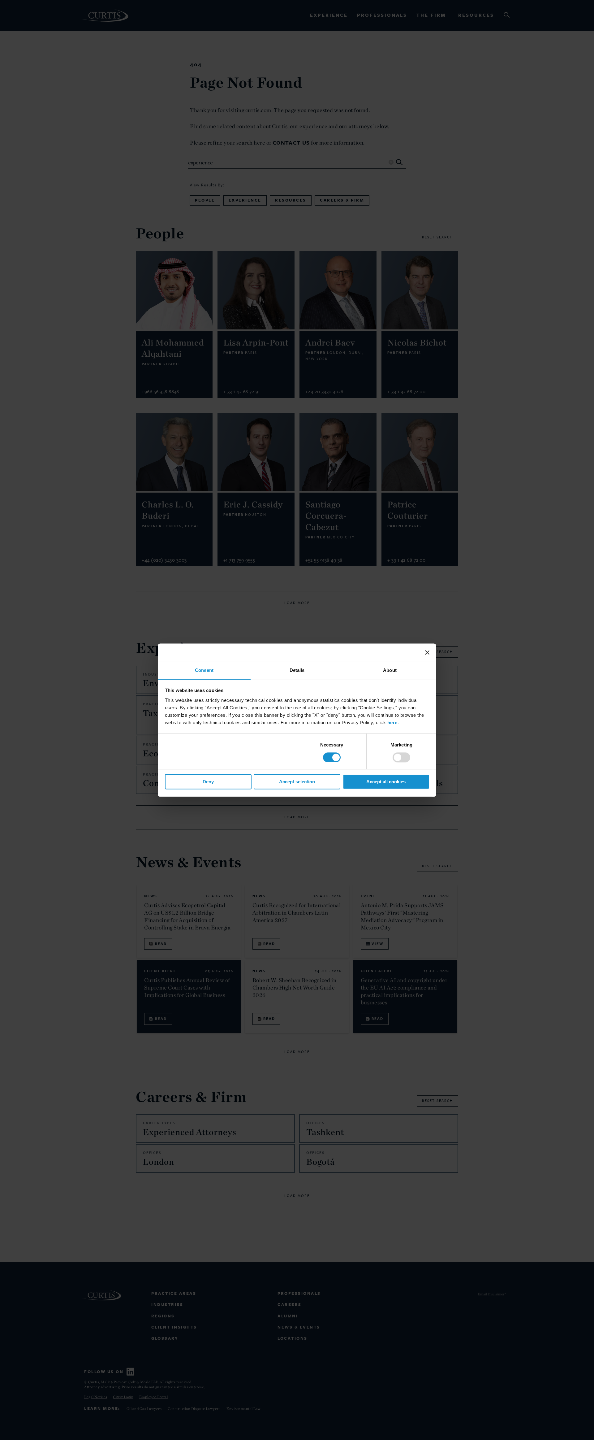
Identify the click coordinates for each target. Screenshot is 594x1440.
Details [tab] (297, 670)
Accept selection (297, 782)
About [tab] (390, 670)
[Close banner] (427, 652)
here (392, 722)
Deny (208, 782)
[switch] (401, 757)
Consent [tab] (204, 670)
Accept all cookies (386, 782)
